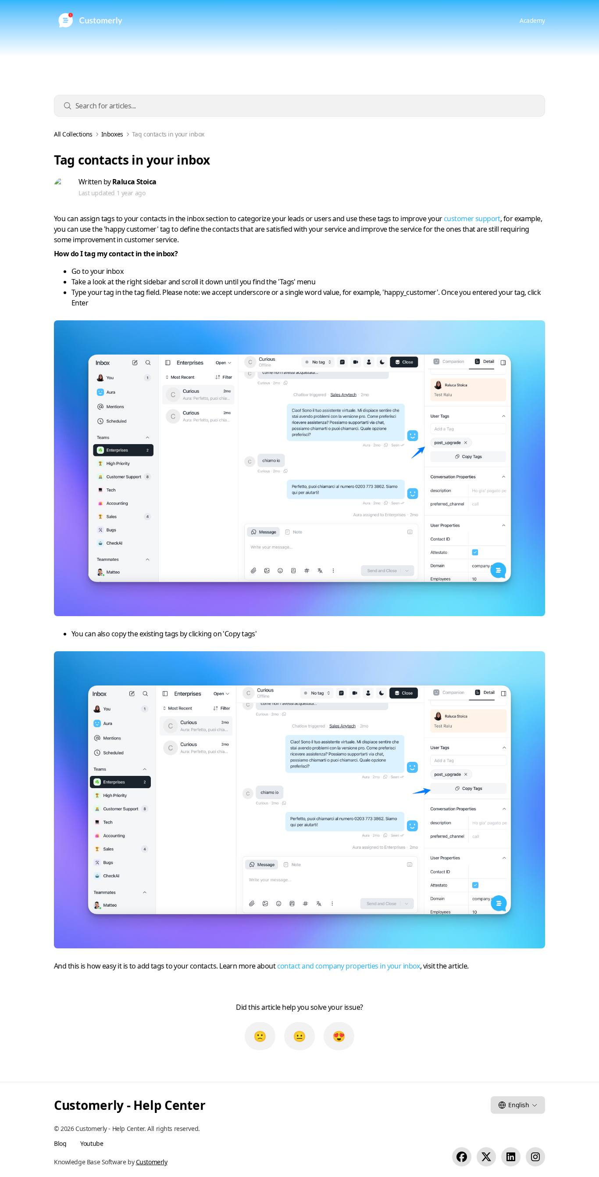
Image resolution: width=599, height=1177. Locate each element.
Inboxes (112, 134)
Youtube (91, 1143)
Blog (60, 1143)
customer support (472, 218)
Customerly (152, 1162)
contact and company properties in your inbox (348, 966)
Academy (532, 20)
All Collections (73, 134)
